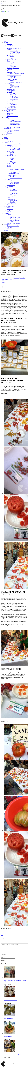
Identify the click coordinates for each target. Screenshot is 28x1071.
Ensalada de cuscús (8, 1036)
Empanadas (13, 76)
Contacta (6, 134)
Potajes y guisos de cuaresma (17, 73)
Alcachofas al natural (8, 1018)
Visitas (11, 126)
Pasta (11, 58)
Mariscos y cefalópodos (16, 82)
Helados (12, 85)
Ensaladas (9, 69)
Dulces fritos (13, 96)
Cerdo (11, 63)
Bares (8, 111)
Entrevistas (9, 133)
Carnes (8, 61)
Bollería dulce (13, 94)
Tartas (11, 100)
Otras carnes (13, 66)
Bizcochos (12, 93)
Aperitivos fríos (14, 51)
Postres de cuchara (14, 87)
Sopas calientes (13, 104)
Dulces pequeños (14, 97)
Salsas (8, 102)
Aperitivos (9, 49)
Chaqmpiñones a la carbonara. (10, 1000)
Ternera (12, 62)
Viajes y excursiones (15, 124)
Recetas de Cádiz (11, 89)
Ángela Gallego (4, 279)
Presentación (10, 45)
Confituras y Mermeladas (13, 68)
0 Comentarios (12, 279)
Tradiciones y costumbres (13, 130)
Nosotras (6, 42)
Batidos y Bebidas (11, 59)
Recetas (6, 46)
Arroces (12, 56)
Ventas (8, 114)
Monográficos (7, 128)
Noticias (9, 118)
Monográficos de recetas (13, 78)
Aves (11, 65)
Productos (9, 131)
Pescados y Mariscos (12, 79)
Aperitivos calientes (15, 54)
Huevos (9, 70)
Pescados (12, 80)
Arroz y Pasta (10, 55)
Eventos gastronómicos (15, 121)
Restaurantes (10, 113)
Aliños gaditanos (17, 52)
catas (2, 935)
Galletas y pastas (14, 99)
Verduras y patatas (11, 109)
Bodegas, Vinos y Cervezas (13, 127)
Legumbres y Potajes (12, 72)
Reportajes (6, 117)
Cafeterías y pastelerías (12, 116)
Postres (8, 83)
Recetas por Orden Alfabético (14, 48)
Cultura (12, 120)
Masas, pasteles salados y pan (14, 75)
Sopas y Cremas (11, 103)
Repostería (9, 92)
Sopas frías (12, 106)
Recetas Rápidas (11, 90)
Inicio (5, 41)
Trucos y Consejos (11, 107)
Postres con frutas (14, 86)
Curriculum (9, 44)
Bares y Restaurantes (9, 110)
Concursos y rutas (14, 123)
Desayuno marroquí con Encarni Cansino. (13, 1054)
